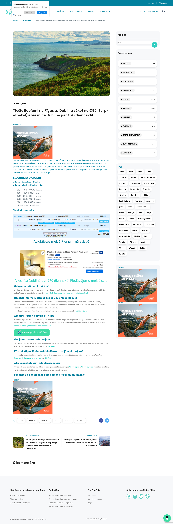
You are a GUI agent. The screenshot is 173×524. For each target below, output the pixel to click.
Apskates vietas (148, 177)
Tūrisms (133, 242)
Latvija (131, 213)
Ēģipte (122, 254)
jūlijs (121, 207)
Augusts (122, 183)
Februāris (134, 189)
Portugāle (123, 230)
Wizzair (132, 248)
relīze (134, 230)
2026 (148, 171)
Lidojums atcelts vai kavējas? (32, 339)
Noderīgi (127, 117)
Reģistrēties (153, 11)
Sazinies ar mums (95, 499)
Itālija (145, 195)
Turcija (122, 242)
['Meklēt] (154, 45)
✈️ (32, 333)
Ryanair (80, 420)
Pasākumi (127, 126)
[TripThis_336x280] (32, 142)
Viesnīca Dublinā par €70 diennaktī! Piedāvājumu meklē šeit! (61, 280)
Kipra (121, 213)
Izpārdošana (124, 201)
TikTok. (48, 358)
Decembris (149, 183)
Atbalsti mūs (163, 3)
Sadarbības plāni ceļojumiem (61, 503)
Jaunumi (104, 11)
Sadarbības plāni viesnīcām (60, 495)
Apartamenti (76, 11)
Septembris (124, 236)
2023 (121, 171)
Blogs (91, 11)
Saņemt (42, 12)
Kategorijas (125, 53)
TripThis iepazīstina (131, 135)
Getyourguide (87, 367)
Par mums (151, 3)
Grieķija (122, 195)
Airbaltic (123, 177)
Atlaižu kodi (128, 72)
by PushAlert (18, 15)
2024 (130, 171)
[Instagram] (135, 496)
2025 (21, 420)
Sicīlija (137, 236)
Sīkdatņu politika (17, 499)
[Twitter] (141, 496)
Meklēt (122, 34)
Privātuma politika (17, 495)
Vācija (122, 248)
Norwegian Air (144, 218)
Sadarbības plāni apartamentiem (63, 499)
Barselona (135, 183)
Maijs (149, 213)
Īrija (57, 420)
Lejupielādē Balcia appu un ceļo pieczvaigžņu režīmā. (66, 293)
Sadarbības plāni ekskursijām (61, 506)
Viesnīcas (59, 11)
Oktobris (137, 224)
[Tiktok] (147, 496)
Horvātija (135, 195)
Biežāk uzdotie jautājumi (20, 503)
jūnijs (130, 207)
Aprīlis (32, 420)
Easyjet (122, 189)
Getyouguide (74, 367)
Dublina (45, 420)
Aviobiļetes (27, 20)
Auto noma (128, 81)
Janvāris (138, 201)
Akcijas (126, 64)
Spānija (147, 236)
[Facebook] (129, 496)
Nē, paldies (30, 12)
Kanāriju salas (143, 207)
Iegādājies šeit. (80, 311)
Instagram (37, 358)
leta (140, 213)
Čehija (142, 248)
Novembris (124, 224)
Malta (121, 218)
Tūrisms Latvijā (130, 144)
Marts (67, 420)
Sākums (15, 20)
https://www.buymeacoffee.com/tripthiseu (32, 325)
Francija (146, 189)
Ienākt (142, 11)
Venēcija (145, 242)
